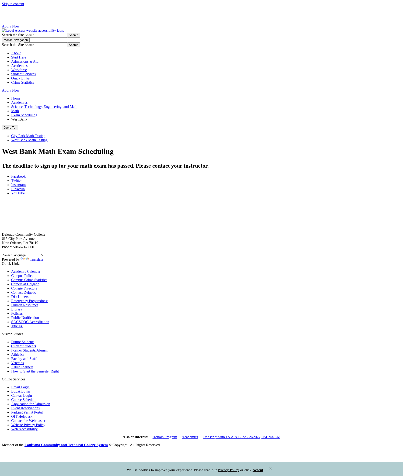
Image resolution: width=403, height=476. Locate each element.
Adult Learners (22, 367)
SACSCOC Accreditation (30, 322)
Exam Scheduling (24, 115)
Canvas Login (21, 395)
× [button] (270, 469)
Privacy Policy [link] (228, 470)
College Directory (24, 288)
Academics (19, 66)
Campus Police (22, 276)
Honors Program (165, 437)
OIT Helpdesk (21, 416)
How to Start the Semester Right (35, 371)
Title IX (17, 326)
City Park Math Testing (28, 136)
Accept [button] (258, 470)
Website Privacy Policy (28, 425)
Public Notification (25, 318)
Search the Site (13, 35)
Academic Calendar (25, 271)
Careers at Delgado (25, 284)
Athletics (17, 354)
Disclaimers (19, 297)
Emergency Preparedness (29, 301)
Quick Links (20, 78)
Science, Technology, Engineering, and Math (44, 107)
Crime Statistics (22, 82)
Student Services (23, 74)
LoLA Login (20, 391)
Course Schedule (23, 400)
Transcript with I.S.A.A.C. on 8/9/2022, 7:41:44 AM (241, 437)
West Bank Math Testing (29, 140)
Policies (17, 313)
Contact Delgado (23, 292)
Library (16, 309)
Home (15, 98)
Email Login (20, 387)
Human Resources (24, 305)
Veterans (17, 363)
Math (15, 111)
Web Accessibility (24, 429)
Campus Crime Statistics (29, 280)
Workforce (19, 70)
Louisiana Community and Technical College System (66, 445)
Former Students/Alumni (29, 350)
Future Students (22, 342)
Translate (36, 259)
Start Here (18, 57)
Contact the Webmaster (28, 421)
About (16, 53)
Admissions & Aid (24, 61)
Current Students (23, 346)
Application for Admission (30, 404)
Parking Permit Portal (27, 412)
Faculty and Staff (23, 359)
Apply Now (11, 26)
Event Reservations (25, 408)
